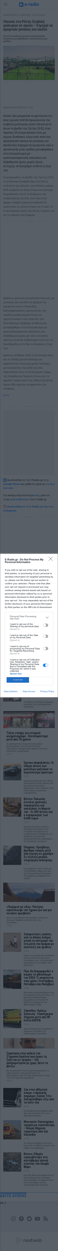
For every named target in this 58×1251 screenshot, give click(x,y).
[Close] (52, 560)
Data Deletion (11, 691)
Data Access (29, 691)
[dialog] (29, 625)
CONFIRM (18, 680)
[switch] (45, 625)
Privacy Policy (47, 691)
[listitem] (29, 617)
